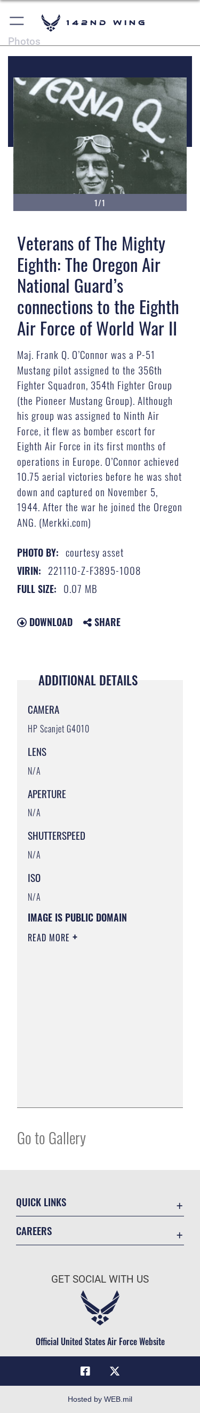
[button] (17, 22)
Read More (50, 937)
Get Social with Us (100, 1279)
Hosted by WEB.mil (100, 1399)
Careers (34, 1230)
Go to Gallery (51, 1137)
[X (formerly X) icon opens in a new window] (115, 1371)
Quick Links (41, 1201)
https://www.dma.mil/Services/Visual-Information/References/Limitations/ (92, 1088)
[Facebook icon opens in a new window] (85, 1371)
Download (50, 622)
